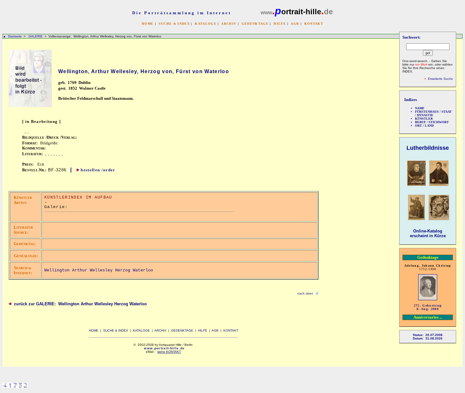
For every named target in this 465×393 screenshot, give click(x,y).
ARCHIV (228, 23)
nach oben (305, 293)
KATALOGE (205, 23)
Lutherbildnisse (427, 148)
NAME (420, 108)
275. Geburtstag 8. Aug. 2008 (428, 307)
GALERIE (36, 36)
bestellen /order (98, 170)
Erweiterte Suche (440, 78)
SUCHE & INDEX (174, 23)
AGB (295, 23)
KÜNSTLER (424, 118)
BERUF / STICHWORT (432, 122)
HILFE (280, 23)
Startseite (15, 36)
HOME (147, 23)
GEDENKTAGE (255, 23)
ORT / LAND (424, 125)
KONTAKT (313, 23)
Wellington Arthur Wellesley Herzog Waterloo (98, 270)
